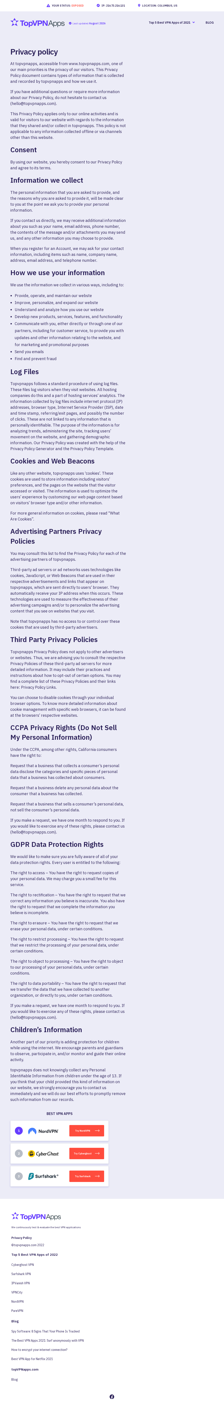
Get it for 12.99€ (71, 718)
